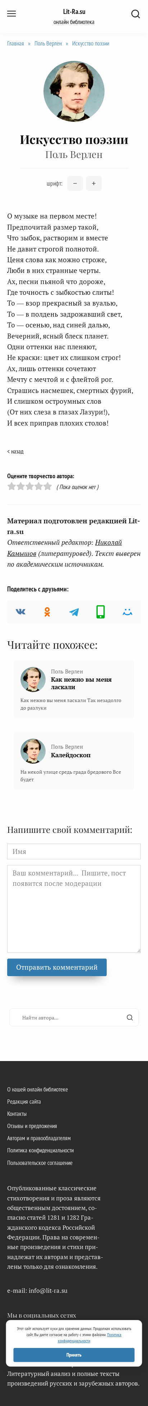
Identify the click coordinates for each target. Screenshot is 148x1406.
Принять (74, 1355)
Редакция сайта (24, 1101)
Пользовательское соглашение (40, 1163)
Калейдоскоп (71, 755)
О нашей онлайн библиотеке (37, 1089)
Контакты (17, 1114)
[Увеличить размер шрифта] (94, 183)
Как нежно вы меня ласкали (81, 683)
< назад (15, 451)
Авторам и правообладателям (39, 1138)
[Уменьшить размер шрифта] (75, 183)
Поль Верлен (48, 43)
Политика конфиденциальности (40, 1150)
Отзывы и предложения (32, 1126)
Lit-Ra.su (74, 11)
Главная (15, 43)
